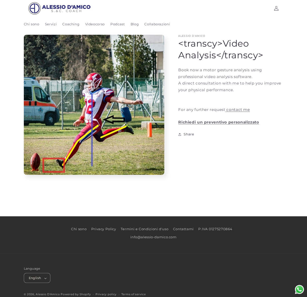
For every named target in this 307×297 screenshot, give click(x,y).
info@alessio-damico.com (153, 237)
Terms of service (133, 294)
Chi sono (79, 229)
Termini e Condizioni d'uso (144, 229)
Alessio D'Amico (48, 294)
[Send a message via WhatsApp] (299, 289)
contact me (237, 109)
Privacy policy (106, 294)
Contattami (183, 229)
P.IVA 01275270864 (215, 229)
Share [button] (189, 134)
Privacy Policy (103, 229)
